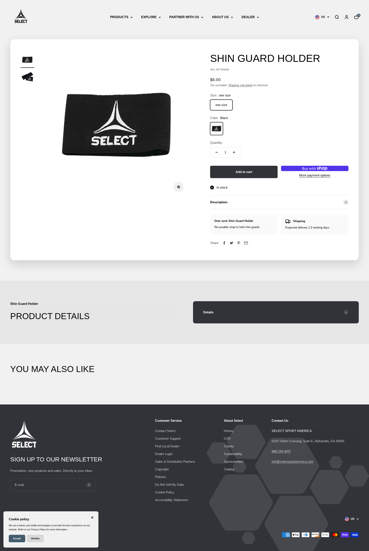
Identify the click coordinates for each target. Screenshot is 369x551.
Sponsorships (233, 461)
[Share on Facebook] (224, 243)
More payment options (314, 175)
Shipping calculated (240, 85)
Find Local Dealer (167, 446)
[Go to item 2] (27, 77)
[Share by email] (246, 243)
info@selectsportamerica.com (292, 461)
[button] (336, 17)
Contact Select (165, 431)
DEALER (248, 17)
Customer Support (168, 438)
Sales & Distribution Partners (175, 461)
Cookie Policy (164, 492)
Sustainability (233, 454)
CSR (227, 438)
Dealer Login (164, 454)
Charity (229, 446)
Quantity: (216, 142)
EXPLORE (149, 17)
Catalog (229, 469)
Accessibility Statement (171, 500)
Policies (160, 477)
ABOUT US (220, 17)
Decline (35, 538)
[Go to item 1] (27, 60)
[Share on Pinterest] (238, 243)
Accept (17, 538)
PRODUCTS (119, 17)
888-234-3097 (281, 451)
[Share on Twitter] (231, 243)
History (229, 431)
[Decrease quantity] (216, 152)
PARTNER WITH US (184, 17)
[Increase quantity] (234, 152)
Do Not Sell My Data (169, 484)
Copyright (161, 469)
